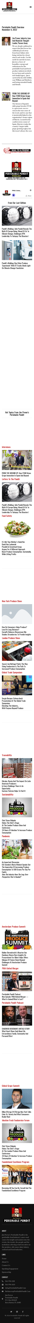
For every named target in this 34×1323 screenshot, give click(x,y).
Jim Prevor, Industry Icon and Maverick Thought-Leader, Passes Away (21, 41)
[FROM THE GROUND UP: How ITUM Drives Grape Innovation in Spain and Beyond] (17, 460)
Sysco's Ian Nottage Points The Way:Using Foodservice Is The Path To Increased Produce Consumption (15, 666)
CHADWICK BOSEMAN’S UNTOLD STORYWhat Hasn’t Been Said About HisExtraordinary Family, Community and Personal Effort (16, 1032)
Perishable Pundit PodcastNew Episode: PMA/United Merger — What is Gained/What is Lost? (15, 997)
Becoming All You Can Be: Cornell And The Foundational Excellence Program (16, 1189)
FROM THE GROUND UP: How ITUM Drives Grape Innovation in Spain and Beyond (21, 97)
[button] (30, 6)
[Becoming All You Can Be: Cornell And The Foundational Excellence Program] (17, 1175)
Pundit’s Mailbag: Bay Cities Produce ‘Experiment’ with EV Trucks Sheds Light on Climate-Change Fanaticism (16, 265)
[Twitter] (11, 1311)
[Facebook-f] (22, 1311)
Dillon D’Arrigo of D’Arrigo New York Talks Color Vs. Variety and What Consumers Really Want (16, 1114)
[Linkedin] (17, 1311)
